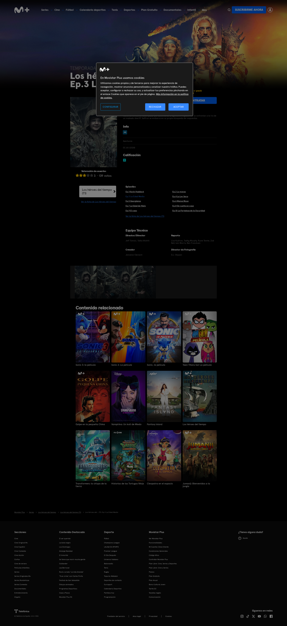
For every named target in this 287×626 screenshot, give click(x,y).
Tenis (115, 9)
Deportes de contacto (113, 580)
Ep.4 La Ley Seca (180, 196)
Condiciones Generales (158, 551)
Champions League (112, 543)
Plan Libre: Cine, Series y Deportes (163, 564)
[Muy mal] (77, 175)
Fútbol (70, 9)
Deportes (129, 9)
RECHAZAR (155, 106)
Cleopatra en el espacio (160, 483)
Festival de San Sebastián (69, 580)
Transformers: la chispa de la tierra (91, 485)
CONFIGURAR (110, 106)
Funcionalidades (155, 543)
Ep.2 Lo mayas (179, 191)
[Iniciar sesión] (270, 9)
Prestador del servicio (116, 616)
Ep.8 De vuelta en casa (183, 206)
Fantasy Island (154, 424)
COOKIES (168, 616)
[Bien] (88, 175)
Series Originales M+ (22, 576)
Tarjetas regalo (155, 593)
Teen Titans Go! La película (197, 365)
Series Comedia (20, 584)
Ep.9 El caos (131, 210)
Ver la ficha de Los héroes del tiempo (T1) (145, 216)
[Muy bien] (91, 175)
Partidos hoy (109, 593)
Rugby (106, 572)
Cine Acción (19, 555)
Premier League (110, 551)
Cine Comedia (20, 551)
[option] (86, 282)
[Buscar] (229, 10)
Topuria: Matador (111, 576)
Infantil (191, 9)
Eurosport (108, 584)
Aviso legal (137, 616)
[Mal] (81, 175)
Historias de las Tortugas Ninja (127, 483)
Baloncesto (108, 564)
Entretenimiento (21, 593)
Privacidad (153, 616)
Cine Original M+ (21, 543)
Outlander (63, 564)
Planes (151, 572)
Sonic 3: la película (86, 365)
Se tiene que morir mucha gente (72, 559)
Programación (110, 597)
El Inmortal (63, 555)
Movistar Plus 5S (65, 597)
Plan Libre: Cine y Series (158, 568)
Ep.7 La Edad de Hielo (136, 206)
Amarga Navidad (65, 551)
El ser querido (65, 538)
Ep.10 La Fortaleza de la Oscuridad (188, 210)
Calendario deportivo (93, 9)
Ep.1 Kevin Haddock (135, 191)
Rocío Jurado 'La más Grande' (71, 572)
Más (204, 10)
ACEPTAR (178, 106)
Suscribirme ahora (249, 9)
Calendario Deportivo (113, 589)
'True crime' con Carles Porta (71, 576)
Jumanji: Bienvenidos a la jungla (196, 485)
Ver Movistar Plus (155, 538)
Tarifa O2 (152, 589)
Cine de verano (20, 564)
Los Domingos (64, 547)
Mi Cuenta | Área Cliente (159, 547)
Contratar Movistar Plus (158, 559)
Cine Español (19, 547)
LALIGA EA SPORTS (111, 547)
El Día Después (110, 555)
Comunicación (155, 597)
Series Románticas (21, 580)
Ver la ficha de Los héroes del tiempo (98, 201)
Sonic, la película (156, 365)
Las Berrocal (64, 568)
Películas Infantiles (21, 568)
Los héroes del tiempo (194, 424)
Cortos (17, 559)
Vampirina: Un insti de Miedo (126, 424)
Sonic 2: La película (121, 365)
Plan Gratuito (149, 9)
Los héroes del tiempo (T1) (97, 191)
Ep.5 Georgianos (133, 201)
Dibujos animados (66, 584)
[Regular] (84, 175)
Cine (57, 9)
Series (44, 9)
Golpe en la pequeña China (90, 424)
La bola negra (64, 543)
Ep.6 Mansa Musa (180, 201)
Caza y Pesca (64, 593)
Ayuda (245, 538)
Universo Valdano (111, 559)
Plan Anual (153, 580)
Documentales (172, 9)
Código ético (154, 555)
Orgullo (17, 597)
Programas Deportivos (68, 589)
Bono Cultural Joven (157, 584)
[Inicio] (21, 10)
